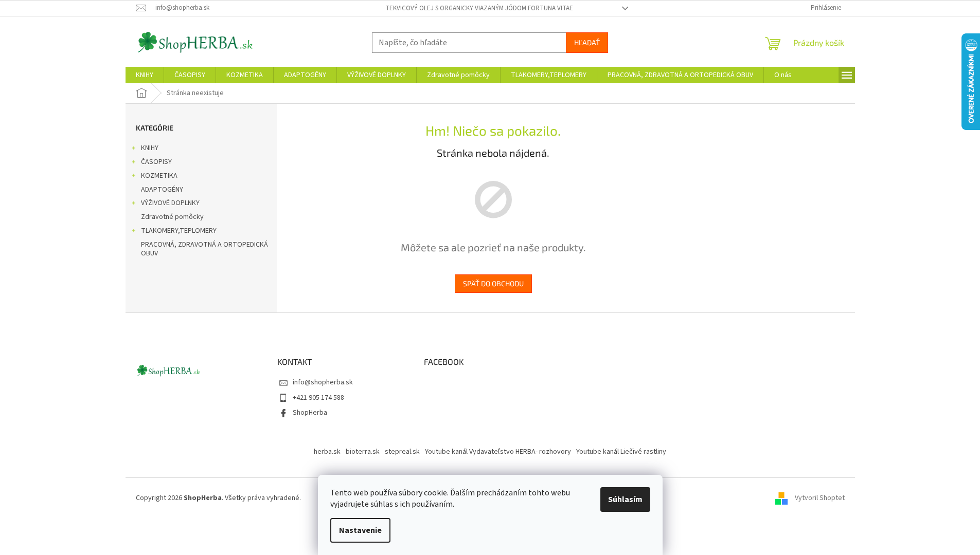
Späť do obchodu (493, 283)
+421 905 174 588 (318, 398)
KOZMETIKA (159, 176)
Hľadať (587, 42)
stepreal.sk (402, 452)
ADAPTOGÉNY (162, 189)
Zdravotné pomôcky (172, 217)
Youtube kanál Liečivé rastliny (621, 452)
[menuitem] (145, 75)
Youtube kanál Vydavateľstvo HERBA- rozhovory (498, 452)
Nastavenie (360, 530)
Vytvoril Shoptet (820, 498)
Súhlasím (625, 499)
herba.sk (327, 452)
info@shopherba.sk (323, 382)
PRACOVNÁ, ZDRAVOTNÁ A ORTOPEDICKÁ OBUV (204, 248)
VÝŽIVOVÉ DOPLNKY (170, 203)
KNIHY (149, 148)
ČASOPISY (156, 162)
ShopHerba (310, 413)
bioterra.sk (363, 452)
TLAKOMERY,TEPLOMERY (179, 231)
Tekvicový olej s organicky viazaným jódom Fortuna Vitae (479, 8)
